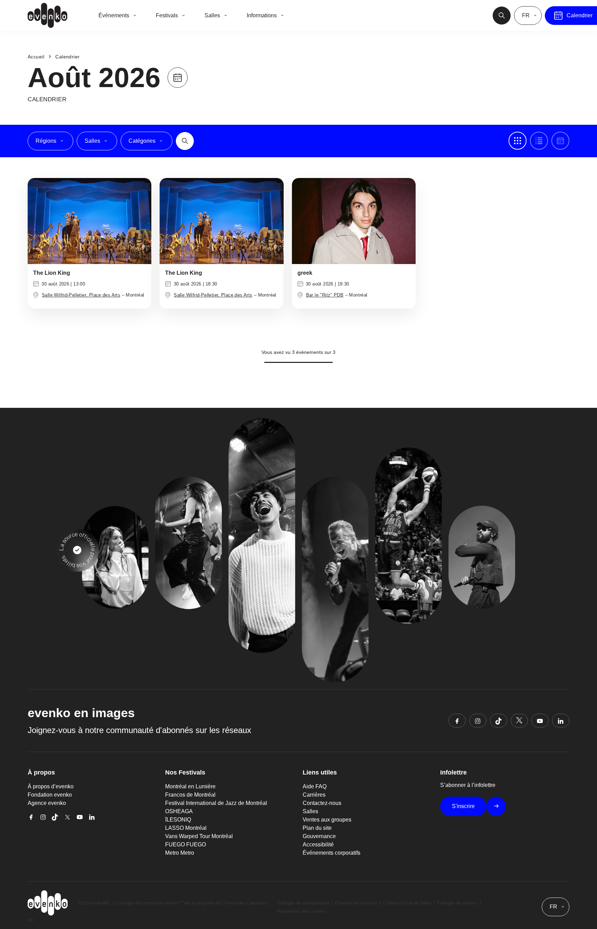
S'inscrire (463, 806)
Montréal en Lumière (190, 786)
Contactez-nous (322, 803)
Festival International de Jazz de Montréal (216, 803)
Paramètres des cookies (301, 911)
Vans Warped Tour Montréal (199, 836)
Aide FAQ (314, 786)
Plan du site (317, 828)
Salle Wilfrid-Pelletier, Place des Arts (81, 295)
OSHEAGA (179, 811)
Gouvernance (319, 836)
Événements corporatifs (331, 853)
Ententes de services (356, 902)
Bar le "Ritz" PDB (325, 295)
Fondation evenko (50, 795)
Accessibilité (318, 844)
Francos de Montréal (190, 795)
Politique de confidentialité (303, 902)
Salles (310, 811)
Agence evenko (47, 803)
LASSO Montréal (186, 828)
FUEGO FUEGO (185, 844)
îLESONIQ (178, 820)
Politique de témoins (457, 902)
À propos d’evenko (51, 786)
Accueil (36, 56)
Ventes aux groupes (327, 820)
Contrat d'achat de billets (407, 902)
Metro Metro (179, 853)
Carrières (314, 795)
